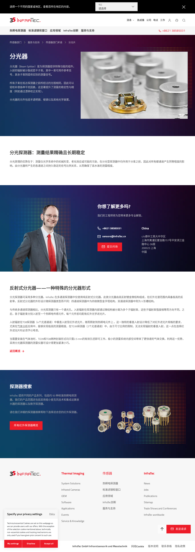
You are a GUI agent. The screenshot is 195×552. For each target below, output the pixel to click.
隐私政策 (180, 546)
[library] (134, 87)
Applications (68, 508)
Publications (150, 496)
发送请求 (181, 529)
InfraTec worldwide (154, 515)
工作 (162, 20)
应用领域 (55, 30)
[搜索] (183, 19)
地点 (155, 20)
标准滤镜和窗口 (38, 30)
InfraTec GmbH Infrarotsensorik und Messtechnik (99, 546)
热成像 (140, 20)
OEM (64, 496)
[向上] (162, 529)
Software (66, 502)
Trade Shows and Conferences (160, 508)
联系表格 (166, 546)
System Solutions (70, 483)
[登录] (169, 19)
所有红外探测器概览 (26, 425)
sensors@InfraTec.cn (114, 236)
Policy (52, 514)
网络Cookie (137, 546)
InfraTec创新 (71, 30)
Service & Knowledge (72, 521)
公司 (148, 20)
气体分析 (22, 326)
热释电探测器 (18, 30)
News (147, 483)
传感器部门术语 (54, 42)
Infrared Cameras (70, 490)
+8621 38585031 (111, 228)
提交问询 (112, 247)
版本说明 (153, 546)
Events (65, 515)
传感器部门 (15, 42)
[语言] (176, 19)
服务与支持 (88, 30)
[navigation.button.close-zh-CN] (183, 6)
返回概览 (15, 351)
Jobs (146, 490)
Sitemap (148, 502)
